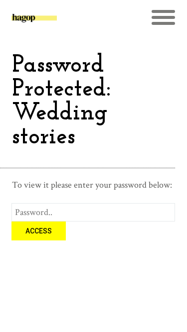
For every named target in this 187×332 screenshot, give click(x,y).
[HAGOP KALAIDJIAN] (34, 22)
